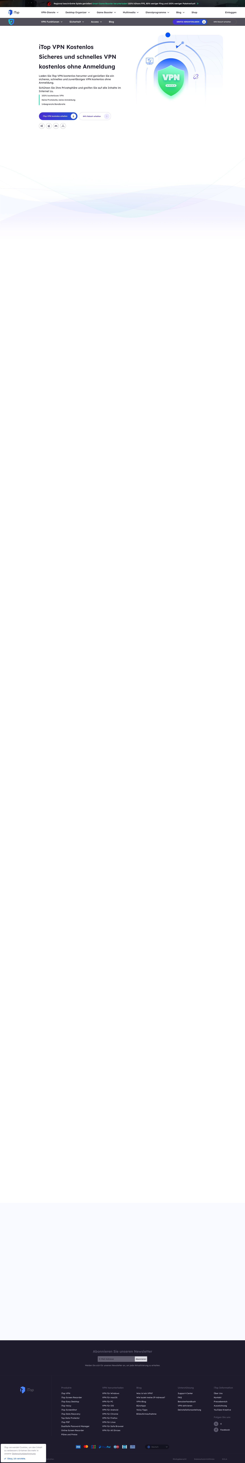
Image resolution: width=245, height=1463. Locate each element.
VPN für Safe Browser (113, 1426)
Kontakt (217, 1397)
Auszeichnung (220, 1405)
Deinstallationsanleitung (189, 1410)
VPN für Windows (110, 1393)
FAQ (180, 1397)
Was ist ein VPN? (144, 1393)
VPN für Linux (109, 1422)
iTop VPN (65, 1393)
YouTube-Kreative (222, 1410)
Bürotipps (141, 1405)
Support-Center (185, 1393)
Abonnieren (141, 1359)
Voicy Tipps (141, 1410)
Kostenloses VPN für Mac (93, 1054)
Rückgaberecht (179, 1459)
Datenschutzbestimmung (24, 1453)
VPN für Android (110, 1410)
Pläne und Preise (69, 1434)
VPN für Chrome (110, 1414)
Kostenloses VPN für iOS (92, 1087)
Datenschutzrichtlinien (204, 1459)
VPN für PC (107, 1401)
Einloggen (230, 12)
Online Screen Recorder (72, 1430)
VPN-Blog (141, 1401)
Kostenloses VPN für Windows (96, 1023)
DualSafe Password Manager (75, 1426)
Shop (194, 12)
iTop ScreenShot (69, 1410)
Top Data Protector (70, 1418)
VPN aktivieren (185, 1405)
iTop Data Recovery (70, 1414)
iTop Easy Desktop (70, 1401)
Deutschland (63, 704)
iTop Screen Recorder (71, 1397)
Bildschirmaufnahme (146, 1414)
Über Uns (218, 1393)
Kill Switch (140, 356)
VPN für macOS (109, 1397)
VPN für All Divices (111, 1430)
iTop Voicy (66, 1405)
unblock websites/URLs (136, 498)
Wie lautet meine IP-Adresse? (150, 1397)
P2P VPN (166, 1276)
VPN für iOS (108, 1405)
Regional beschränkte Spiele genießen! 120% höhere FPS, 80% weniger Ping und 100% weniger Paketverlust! (124, 3)
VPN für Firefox (109, 1418)
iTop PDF (65, 1422)
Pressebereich (220, 1401)
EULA (224, 1459)
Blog (111, 21)
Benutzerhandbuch (187, 1401)
